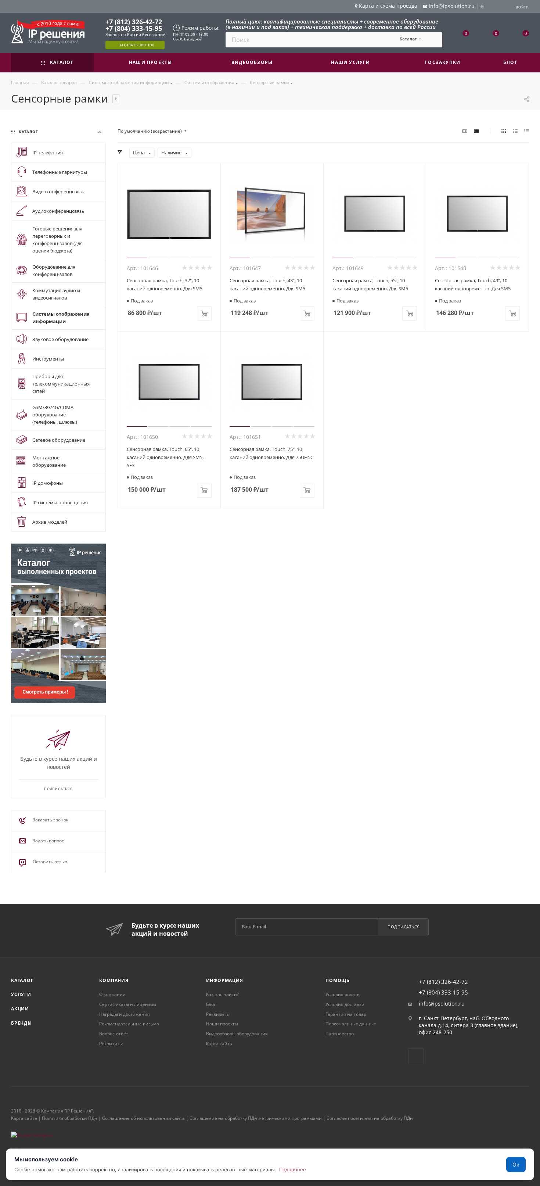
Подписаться (404, 926)
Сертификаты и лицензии (127, 1004)
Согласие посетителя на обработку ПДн (370, 1118)
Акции (20, 1009)
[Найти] (433, 39)
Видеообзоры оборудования (237, 1034)
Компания (113, 980)
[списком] (515, 131)
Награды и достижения (124, 1014)
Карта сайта (219, 1043)
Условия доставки (344, 1004)
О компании (112, 994)
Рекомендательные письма (129, 1024)
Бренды (21, 1023)
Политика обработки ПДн (69, 1118)
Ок (515, 1164)
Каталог (22, 980)
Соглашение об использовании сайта (143, 1118)
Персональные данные (350, 1024)
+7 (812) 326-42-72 (133, 21)
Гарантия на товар (345, 1014)
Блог (211, 1004)
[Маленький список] (465, 131)
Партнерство (339, 1034)
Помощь (337, 980)
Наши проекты (222, 1024)
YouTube (416, 1056)
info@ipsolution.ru (442, 1003)
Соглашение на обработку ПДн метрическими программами (256, 1118)
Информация (224, 980)
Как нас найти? (222, 994)
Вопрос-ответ (113, 1034)
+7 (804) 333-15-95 (133, 28)
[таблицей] (527, 131)
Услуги (21, 994)
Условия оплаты (342, 994)
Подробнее (292, 1169)
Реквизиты (111, 1043)
